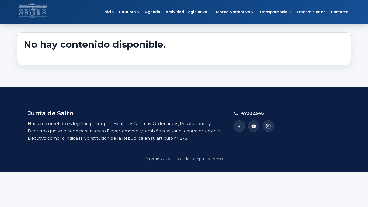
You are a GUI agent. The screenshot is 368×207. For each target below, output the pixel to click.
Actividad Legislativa (186, 12)
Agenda (153, 12)
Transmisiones (310, 12)
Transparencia (273, 12)
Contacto (339, 12)
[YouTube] (253, 126)
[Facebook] (239, 126)
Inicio (108, 12)
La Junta (127, 12)
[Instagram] (268, 126)
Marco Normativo (233, 12)
